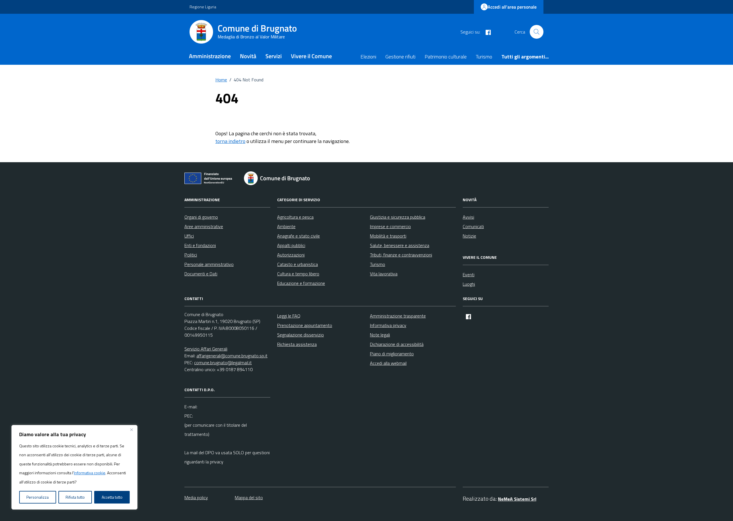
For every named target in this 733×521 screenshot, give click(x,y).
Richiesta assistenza (297, 344)
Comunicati (473, 226)
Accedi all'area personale (512, 6)
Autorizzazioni (291, 254)
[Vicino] (131, 429)
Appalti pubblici (291, 245)
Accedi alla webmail (388, 363)
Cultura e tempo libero (298, 273)
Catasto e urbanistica (297, 264)
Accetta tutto (112, 497)
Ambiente (286, 226)
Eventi (468, 274)
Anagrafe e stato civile (298, 235)
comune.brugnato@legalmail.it (223, 362)
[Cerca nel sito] (536, 32)
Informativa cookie (89, 473)
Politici (190, 254)
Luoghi (469, 284)
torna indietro (230, 141)
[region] (74, 467)
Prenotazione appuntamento (304, 325)
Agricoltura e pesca (295, 217)
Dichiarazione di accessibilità (396, 344)
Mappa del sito (249, 497)
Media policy (196, 497)
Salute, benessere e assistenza (399, 245)
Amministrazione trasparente (398, 315)
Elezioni (368, 56)
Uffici (189, 235)
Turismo (484, 56)
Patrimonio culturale (446, 56)
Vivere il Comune (311, 56)
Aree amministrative (203, 226)
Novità (248, 56)
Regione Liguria (203, 7)
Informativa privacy (388, 325)
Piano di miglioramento (392, 353)
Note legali (380, 334)
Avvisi (468, 217)
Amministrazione (210, 56)
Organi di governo (201, 217)
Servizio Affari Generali (205, 348)
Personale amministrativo (209, 264)
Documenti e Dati (200, 273)
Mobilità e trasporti (388, 235)
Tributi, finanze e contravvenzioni (401, 254)
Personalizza (37, 497)
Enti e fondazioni (200, 245)
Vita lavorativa (383, 273)
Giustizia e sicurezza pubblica (397, 217)
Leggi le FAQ (288, 315)
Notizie (469, 235)
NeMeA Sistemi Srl (517, 498)
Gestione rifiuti (400, 56)
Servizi (273, 56)
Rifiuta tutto (75, 497)
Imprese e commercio (390, 226)
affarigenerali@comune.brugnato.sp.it (231, 355)
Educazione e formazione (301, 283)
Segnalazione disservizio (300, 334)
